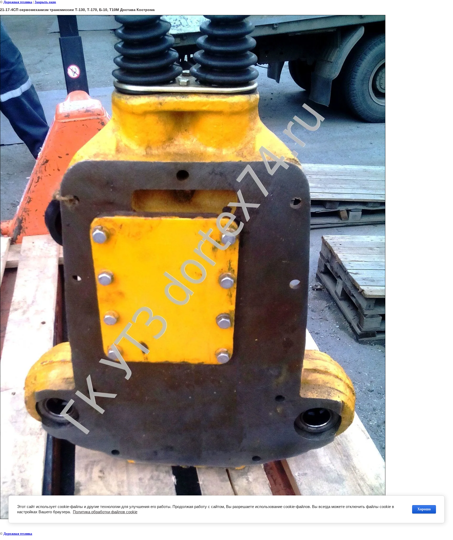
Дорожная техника (17, 2)
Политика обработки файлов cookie (105, 512)
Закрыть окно (45, 2)
